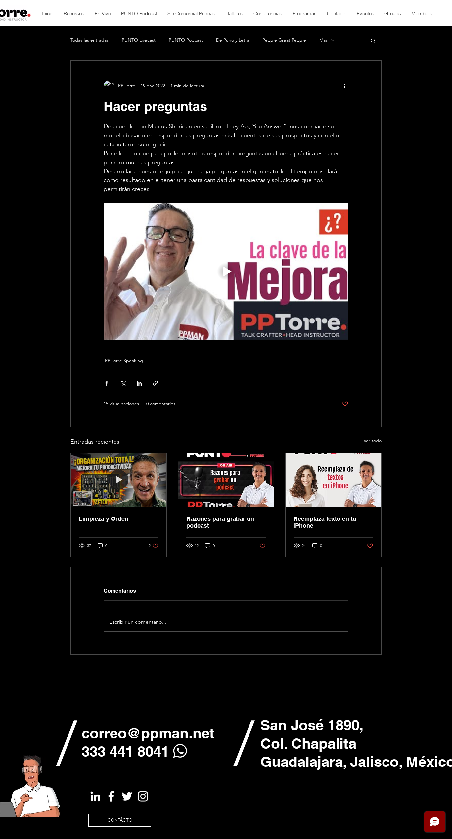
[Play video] (226, 271)
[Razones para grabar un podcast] (226, 480)
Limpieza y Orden (103, 518)
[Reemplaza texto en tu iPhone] (333, 480)
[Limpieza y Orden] (118, 480)
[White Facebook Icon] (111, 796)
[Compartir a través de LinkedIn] (139, 383)
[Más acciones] (344, 86)
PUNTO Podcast (186, 40)
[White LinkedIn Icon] (95, 796)
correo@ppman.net (148, 733)
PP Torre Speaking (124, 361)
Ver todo (373, 441)
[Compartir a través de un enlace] (155, 383)
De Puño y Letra (232, 40)
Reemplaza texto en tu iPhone (325, 522)
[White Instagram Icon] (143, 796)
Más (323, 40)
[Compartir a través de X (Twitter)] (123, 383)
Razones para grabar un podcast (220, 522)
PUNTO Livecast (139, 40)
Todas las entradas (89, 40)
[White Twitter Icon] (127, 796)
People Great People (284, 40)
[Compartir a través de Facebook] (107, 383)
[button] (373, 40)
